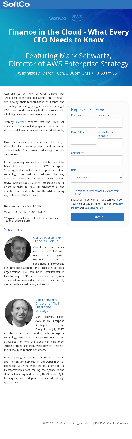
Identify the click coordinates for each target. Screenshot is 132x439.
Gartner (21, 122)
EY (24, 93)
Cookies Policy (93, 207)
